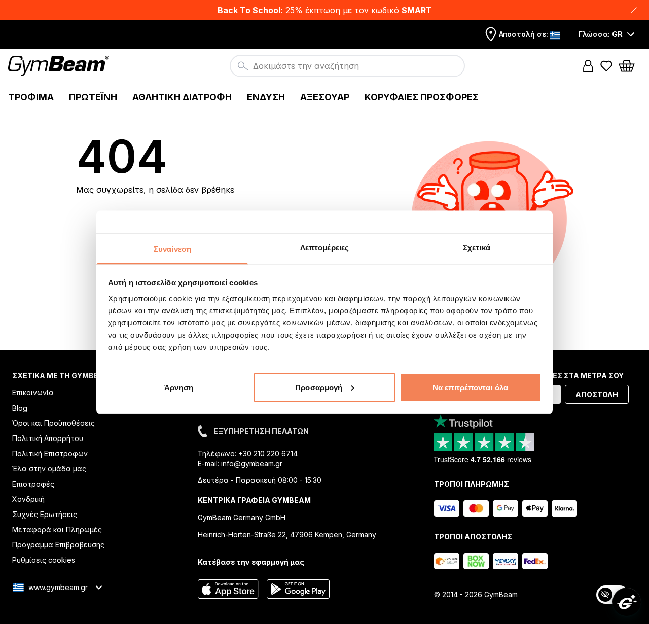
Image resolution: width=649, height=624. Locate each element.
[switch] (612, 594)
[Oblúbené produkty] (606, 66)
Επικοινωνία (33, 392)
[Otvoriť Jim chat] (626, 602)
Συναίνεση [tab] (172, 248)
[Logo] (60, 66)
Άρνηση (178, 387)
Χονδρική (28, 499)
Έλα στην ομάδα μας (49, 468)
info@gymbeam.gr (251, 463)
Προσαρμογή (318, 387)
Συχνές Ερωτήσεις (44, 514)
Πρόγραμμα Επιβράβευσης (58, 544)
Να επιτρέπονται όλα (470, 387)
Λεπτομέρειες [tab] (324, 247)
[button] (324, 10)
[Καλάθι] (630, 66)
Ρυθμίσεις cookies (43, 560)
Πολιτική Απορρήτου (47, 438)
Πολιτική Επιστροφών (50, 453)
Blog (19, 407)
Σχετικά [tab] (476, 247)
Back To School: (250, 10)
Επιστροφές (33, 484)
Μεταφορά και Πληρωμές (57, 529)
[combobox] (347, 66)
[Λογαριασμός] (588, 66)
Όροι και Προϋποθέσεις (53, 423)
